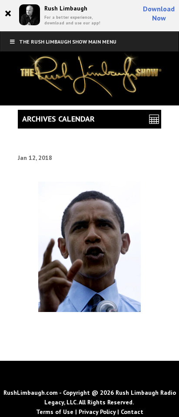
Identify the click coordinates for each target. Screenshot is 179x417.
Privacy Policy (97, 412)
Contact (132, 412)
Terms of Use (54, 412)
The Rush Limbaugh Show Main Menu (67, 41)
